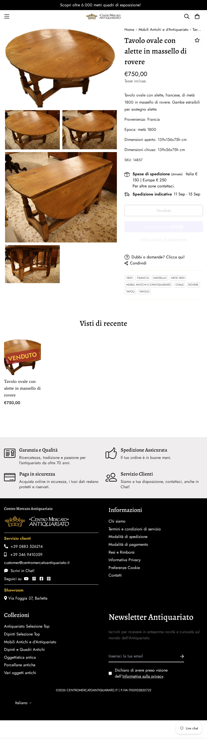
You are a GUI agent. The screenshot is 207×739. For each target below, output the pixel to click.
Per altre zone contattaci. (154, 186)
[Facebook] (41, 579)
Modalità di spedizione (128, 536)
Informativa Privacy (125, 560)
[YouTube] (26, 579)
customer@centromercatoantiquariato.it (36, 562)
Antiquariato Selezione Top (26, 626)
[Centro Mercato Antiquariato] (103, 16)
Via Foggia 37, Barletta (27, 598)
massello (160, 278)
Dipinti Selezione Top (22, 634)
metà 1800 (178, 278)
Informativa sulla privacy (142, 676)
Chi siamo (117, 521)
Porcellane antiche (19, 665)
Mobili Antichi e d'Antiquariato (163, 29)
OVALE (179, 285)
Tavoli (130, 291)
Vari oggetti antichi (20, 673)
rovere (193, 285)
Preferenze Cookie (124, 567)
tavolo (144, 291)
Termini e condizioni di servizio (135, 529)
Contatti (115, 575)
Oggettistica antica (20, 657)
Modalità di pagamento (128, 544)
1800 (129, 278)
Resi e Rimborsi (122, 552)
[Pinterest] (48, 579)
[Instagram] (34, 579)
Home (129, 29)
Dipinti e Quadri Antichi (24, 649)
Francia (143, 278)
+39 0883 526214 (25, 546)
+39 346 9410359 (24, 554)
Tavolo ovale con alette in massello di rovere (22, 388)
